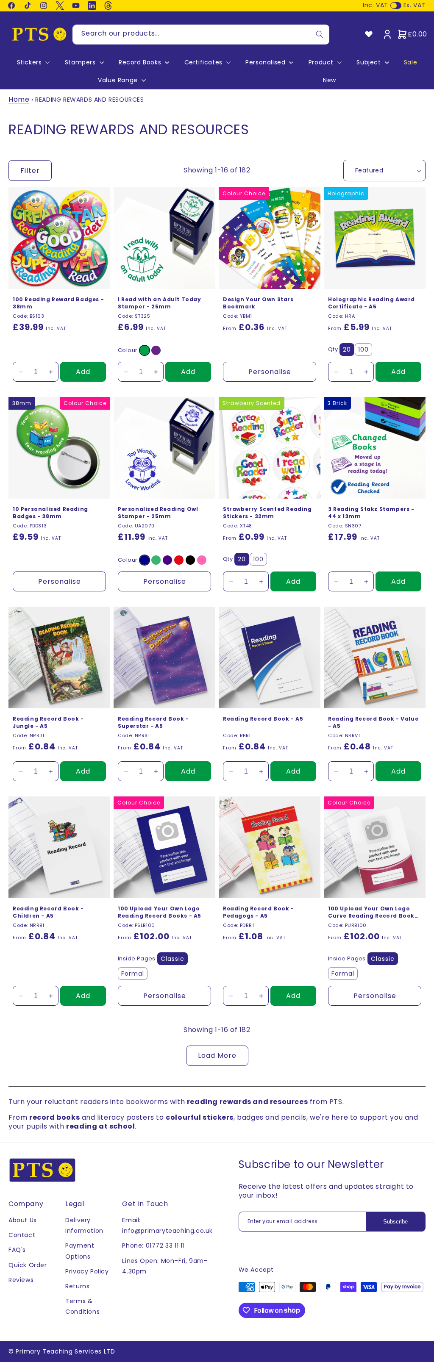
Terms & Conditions (82, 1306)
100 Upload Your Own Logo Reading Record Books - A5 (159, 912)
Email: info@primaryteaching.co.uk (167, 1225)
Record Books (140, 62)
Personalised (265, 62)
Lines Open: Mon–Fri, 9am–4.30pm (165, 1266)
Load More (217, 1055)
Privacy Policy (86, 1271)
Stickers (29, 62)
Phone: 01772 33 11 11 (153, 1245)
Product (321, 62)
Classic (172, 958)
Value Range (118, 80)
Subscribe (395, 1221)
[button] (32, 62)
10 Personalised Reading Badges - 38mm (50, 513)
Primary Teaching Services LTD (65, 1351)
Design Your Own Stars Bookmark (258, 303)
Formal (132, 973)
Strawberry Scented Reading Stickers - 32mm (267, 513)
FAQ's (17, 1249)
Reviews (20, 1280)
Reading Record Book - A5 (263, 719)
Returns (77, 1286)
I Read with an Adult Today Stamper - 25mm (159, 303)
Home (18, 99)
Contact (21, 1235)
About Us (22, 1220)
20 (347, 349)
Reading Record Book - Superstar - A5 (153, 723)
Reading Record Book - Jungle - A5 (48, 723)
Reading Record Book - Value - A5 (373, 723)
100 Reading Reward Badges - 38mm (58, 303)
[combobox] (201, 34)
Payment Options (79, 1250)
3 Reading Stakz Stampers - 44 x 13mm (371, 513)
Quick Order (27, 1265)
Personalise (269, 372)
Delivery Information (84, 1225)
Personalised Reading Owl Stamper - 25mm (158, 513)
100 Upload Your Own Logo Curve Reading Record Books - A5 (373, 912)
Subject (368, 62)
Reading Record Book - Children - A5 (48, 912)
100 (363, 349)
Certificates (203, 62)
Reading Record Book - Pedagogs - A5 (258, 912)
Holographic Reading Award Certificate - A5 (371, 303)
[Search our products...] (319, 34)
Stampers (80, 62)
